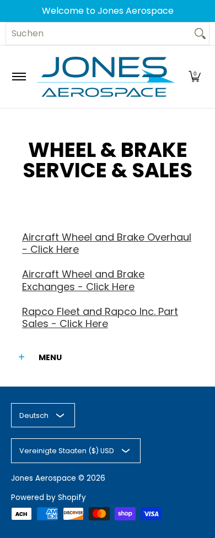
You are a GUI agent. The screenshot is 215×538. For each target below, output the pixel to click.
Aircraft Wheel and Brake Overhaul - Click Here (106, 243)
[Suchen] (200, 34)
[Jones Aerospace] (106, 76)
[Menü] (18, 77)
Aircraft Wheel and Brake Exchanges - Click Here (83, 280)
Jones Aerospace (43, 478)
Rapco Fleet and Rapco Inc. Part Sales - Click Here (100, 318)
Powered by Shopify (48, 497)
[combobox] (98, 34)
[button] (194, 77)
